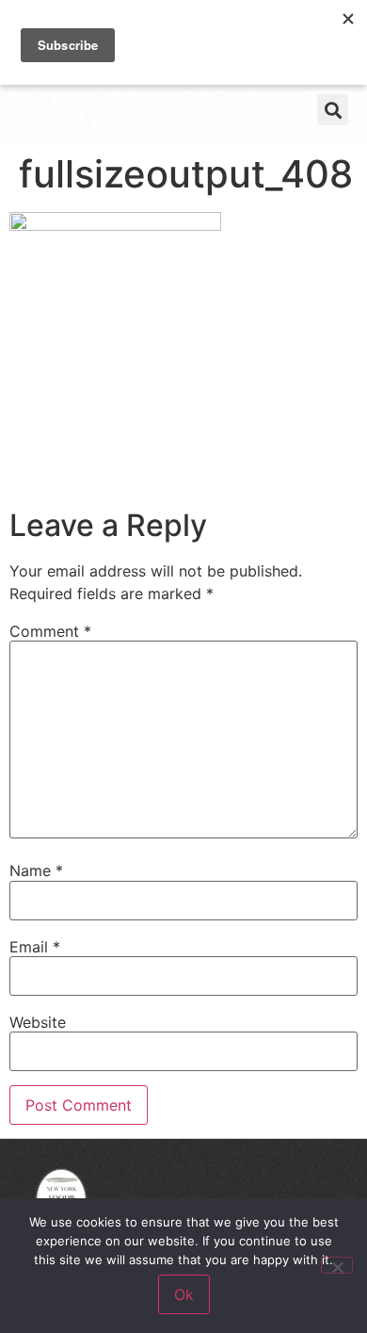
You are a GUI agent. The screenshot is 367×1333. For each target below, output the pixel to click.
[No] (337, 1265)
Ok (184, 1294)
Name (36, 870)
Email (34, 946)
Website (37, 1022)
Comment (50, 631)
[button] (332, 109)
